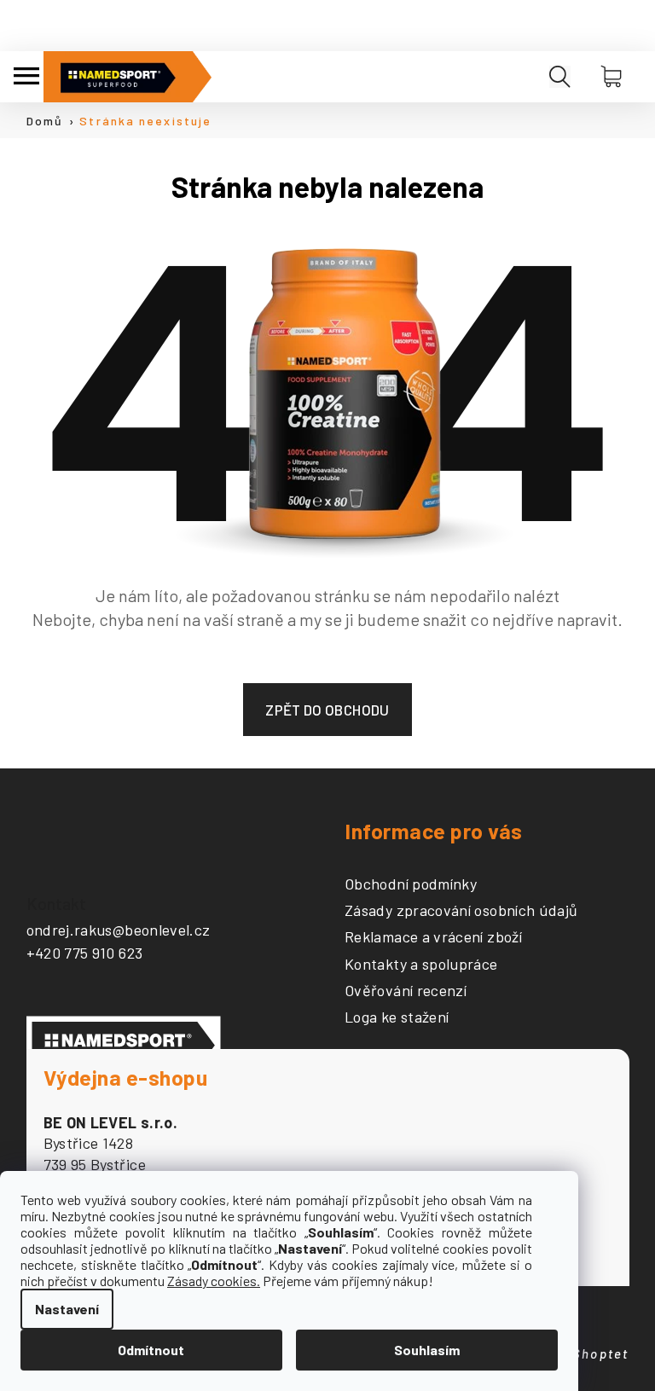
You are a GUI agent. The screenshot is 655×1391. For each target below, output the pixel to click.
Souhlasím (427, 1350)
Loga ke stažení (397, 1017)
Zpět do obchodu (327, 709)
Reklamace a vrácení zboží (433, 937)
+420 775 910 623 (84, 952)
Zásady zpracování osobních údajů (461, 910)
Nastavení (67, 1309)
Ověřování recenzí (406, 991)
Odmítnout (151, 1350)
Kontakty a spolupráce (421, 964)
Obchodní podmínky (411, 884)
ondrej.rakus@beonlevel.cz (118, 929)
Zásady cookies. (213, 1280)
